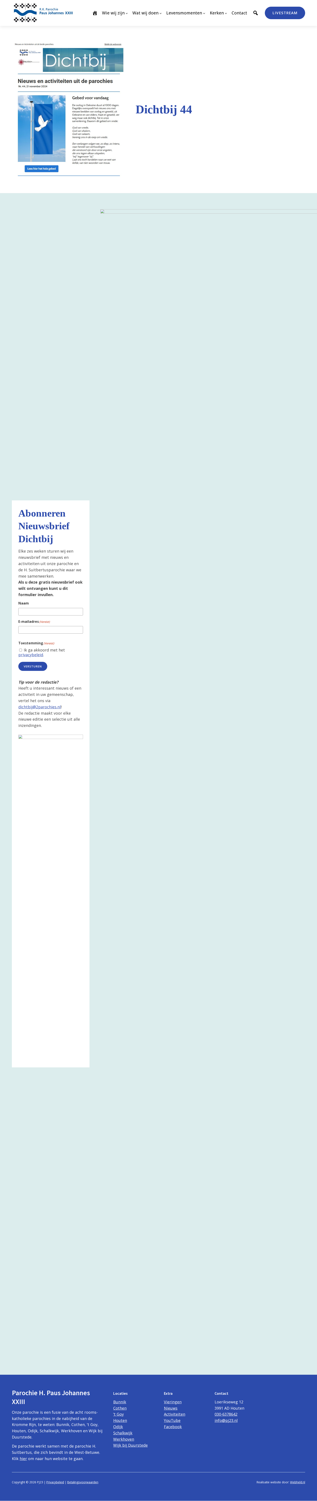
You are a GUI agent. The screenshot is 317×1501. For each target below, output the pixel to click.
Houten (120, 1420)
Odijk (118, 1426)
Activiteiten (174, 1414)
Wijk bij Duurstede (130, 1445)
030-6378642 (226, 1414)
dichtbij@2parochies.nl (39, 706)
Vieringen (173, 1401)
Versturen (33, 666)
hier (23, 1458)
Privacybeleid (55, 1482)
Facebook (173, 1426)
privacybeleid (30, 654)
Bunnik (119, 1401)
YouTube (172, 1420)
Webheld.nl (297, 1482)
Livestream (285, 12)
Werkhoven (123, 1439)
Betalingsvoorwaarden (82, 1482)
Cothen (120, 1408)
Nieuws (170, 1408)
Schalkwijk (122, 1432)
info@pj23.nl (226, 1420)
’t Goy (118, 1414)
